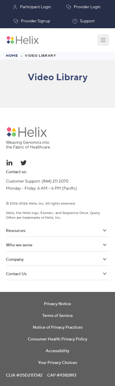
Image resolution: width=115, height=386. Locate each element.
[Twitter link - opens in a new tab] (23, 162)
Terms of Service (57, 315)
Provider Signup (35, 21)
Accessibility (57, 351)
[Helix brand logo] (27, 132)
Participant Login (35, 7)
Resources (15, 230)
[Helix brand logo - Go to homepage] (23, 40)
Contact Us (16, 274)
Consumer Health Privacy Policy (57, 339)
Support (87, 21)
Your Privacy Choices (57, 362)
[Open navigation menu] (103, 40)
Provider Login (87, 7)
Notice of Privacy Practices (58, 327)
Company (15, 259)
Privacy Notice (57, 304)
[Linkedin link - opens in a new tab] (9, 162)
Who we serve (19, 245)
